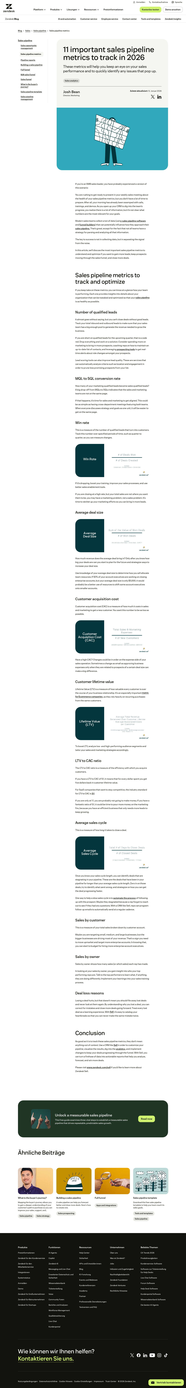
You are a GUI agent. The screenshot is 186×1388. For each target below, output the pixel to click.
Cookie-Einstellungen (83, 1381)
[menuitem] (177, 2)
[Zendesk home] (10, 8)
